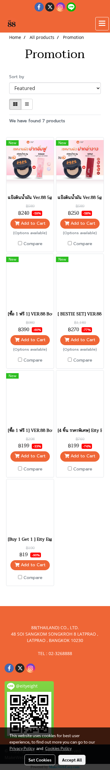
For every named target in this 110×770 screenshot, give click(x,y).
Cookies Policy (58, 748)
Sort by (19, 77)
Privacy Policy (22, 748)
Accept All (72, 759)
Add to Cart (32, 223)
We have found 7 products (37, 121)
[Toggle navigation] (102, 23)
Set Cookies (39, 759)
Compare (33, 244)
